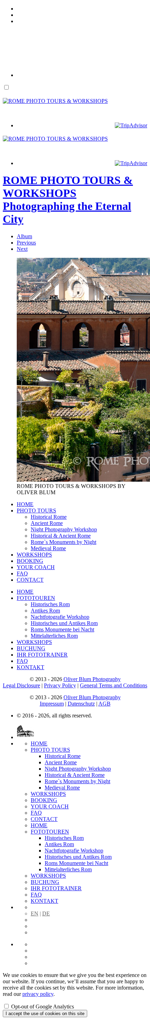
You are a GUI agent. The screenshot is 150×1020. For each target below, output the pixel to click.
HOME (25, 504)
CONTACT (30, 580)
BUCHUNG (31, 648)
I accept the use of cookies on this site (45, 1013)
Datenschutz (81, 704)
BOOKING (30, 561)
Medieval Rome (48, 548)
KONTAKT (30, 667)
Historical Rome (49, 517)
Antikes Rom (45, 611)
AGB (104, 704)
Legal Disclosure (21, 685)
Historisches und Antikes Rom (64, 623)
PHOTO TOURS (36, 510)
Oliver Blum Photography (92, 679)
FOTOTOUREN (36, 598)
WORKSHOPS (34, 555)
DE (46, 913)
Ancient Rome (47, 523)
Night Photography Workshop (64, 529)
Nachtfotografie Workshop (60, 617)
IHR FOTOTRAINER (42, 655)
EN (34, 913)
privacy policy (37, 994)
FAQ (22, 573)
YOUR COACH (36, 567)
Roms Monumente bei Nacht (62, 629)
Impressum (52, 704)
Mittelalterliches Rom (54, 636)
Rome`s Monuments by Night (63, 542)
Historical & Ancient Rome (61, 536)
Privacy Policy (60, 685)
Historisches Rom (50, 604)
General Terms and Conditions (113, 685)
